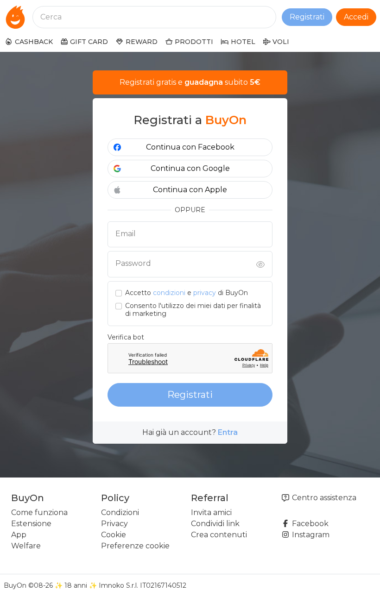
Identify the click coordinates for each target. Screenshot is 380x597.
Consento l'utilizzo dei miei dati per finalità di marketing (193, 310)
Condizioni (120, 512)
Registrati (307, 17)
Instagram (309, 534)
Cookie (113, 534)
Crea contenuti (219, 534)
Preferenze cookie (135, 545)
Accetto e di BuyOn (186, 293)
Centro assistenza (323, 497)
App (18, 534)
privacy (204, 293)
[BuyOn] (15, 17)
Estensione (31, 523)
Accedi (356, 17)
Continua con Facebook (190, 147)
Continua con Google (190, 168)
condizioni (169, 293)
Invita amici (211, 512)
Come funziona (39, 512)
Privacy (114, 523)
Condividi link (215, 523)
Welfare (26, 545)
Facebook (309, 523)
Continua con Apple (190, 189)
